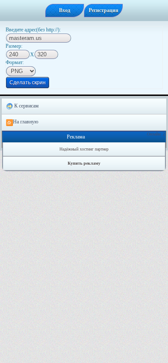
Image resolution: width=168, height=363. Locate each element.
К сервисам (26, 106)
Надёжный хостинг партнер (84, 149)
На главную (25, 122)
